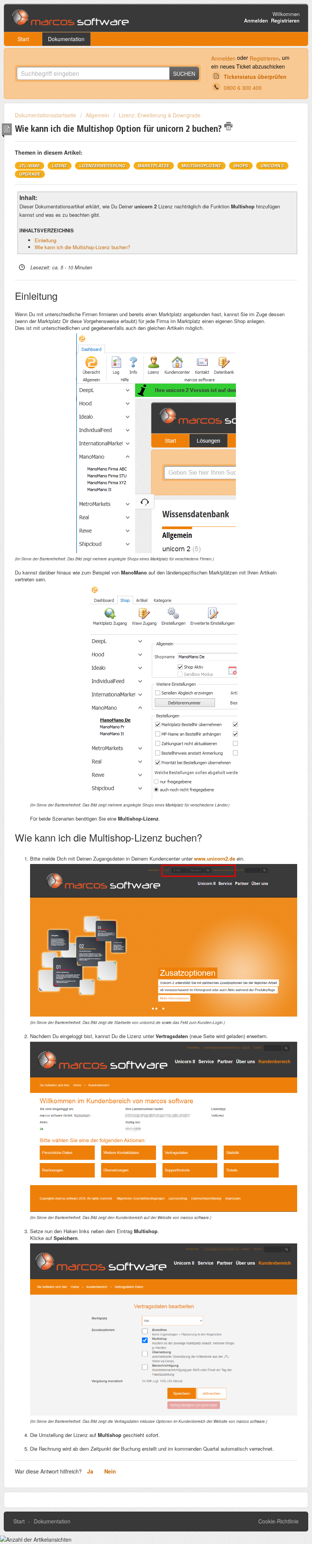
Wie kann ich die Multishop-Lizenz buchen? (82, 247)
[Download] (142, 790)
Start (23, 39)
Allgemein (97, 115)
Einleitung (45, 240)
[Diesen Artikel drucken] (228, 126)
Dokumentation (66, 39)
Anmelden (223, 58)
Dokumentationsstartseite (46, 115)
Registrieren (264, 58)
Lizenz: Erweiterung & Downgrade (160, 115)
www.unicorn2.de (214, 858)
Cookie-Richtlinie (278, 1521)
